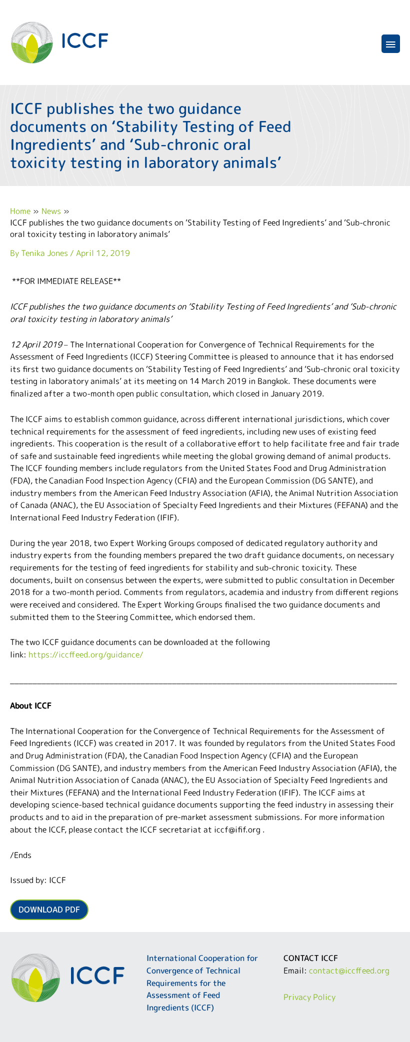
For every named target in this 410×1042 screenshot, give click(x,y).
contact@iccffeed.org (349, 970)
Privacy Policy (310, 996)
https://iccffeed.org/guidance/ (86, 654)
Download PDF (49, 909)
